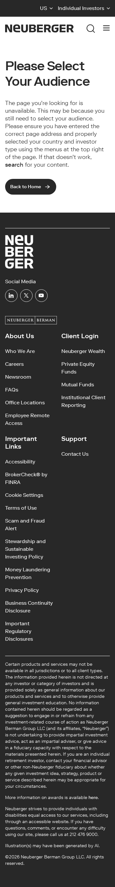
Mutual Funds (77, 385)
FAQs (11, 390)
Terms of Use (21, 508)
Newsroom (18, 377)
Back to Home (25, 186)
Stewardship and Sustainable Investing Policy (25, 549)
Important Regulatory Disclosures (19, 631)
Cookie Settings (24, 495)
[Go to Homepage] (39, 28)
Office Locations (25, 403)
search (14, 164)
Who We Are (20, 351)
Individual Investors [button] (81, 8)
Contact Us (74, 454)
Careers (14, 364)
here (93, 797)
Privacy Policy (22, 590)
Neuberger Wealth (83, 351)
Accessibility (20, 462)
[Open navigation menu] (106, 28)
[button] (46, 8)
